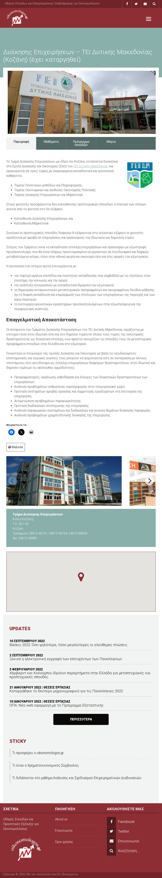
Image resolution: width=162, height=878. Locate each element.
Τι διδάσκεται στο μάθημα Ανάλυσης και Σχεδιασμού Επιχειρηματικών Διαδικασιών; (76, 778)
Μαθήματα (51, 142)
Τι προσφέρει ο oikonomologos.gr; (38, 753)
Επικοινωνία (63, 830)
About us (61, 819)
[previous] (12, 481)
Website (17, 447)
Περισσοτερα (81, 719)
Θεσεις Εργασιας (56, 687)
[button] (81, 577)
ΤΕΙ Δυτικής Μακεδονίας (90, 166)
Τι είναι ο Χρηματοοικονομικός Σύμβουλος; (45, 765)
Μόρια (111, 142)
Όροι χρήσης (64, 842)
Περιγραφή (21, 142)
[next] (149, 481)
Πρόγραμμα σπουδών (81, 143)
